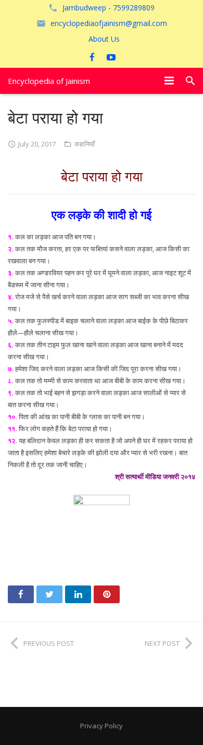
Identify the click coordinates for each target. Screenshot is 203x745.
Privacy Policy (101, 725)
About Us (104, 39)
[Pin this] (107, 594)
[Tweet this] (49, 594)
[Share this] (21, 594)
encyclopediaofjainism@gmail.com (108, 23)
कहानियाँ (84, 144)
